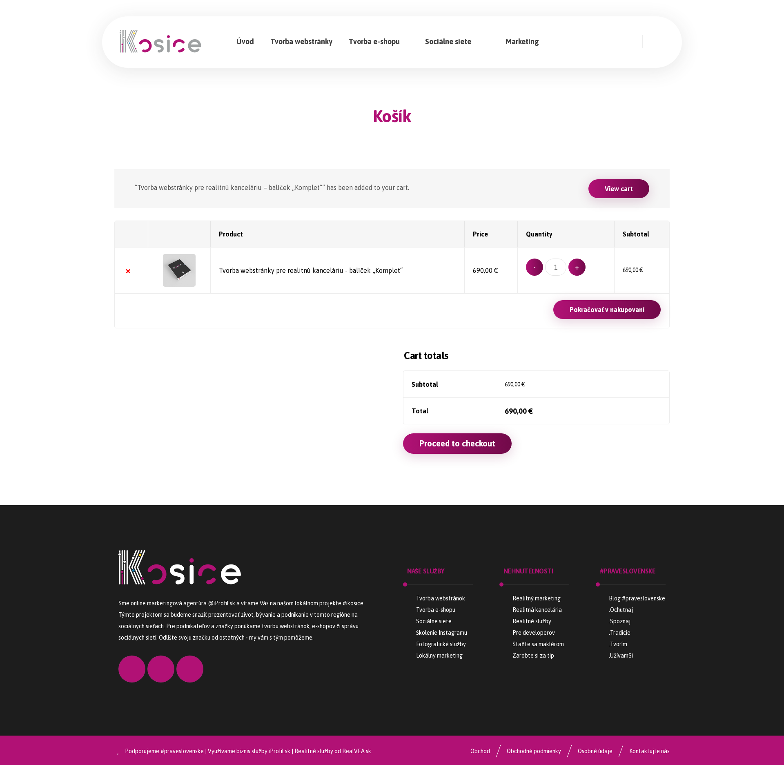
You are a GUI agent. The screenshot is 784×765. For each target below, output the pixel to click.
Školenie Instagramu (441, 632)
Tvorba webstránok (440, 598)
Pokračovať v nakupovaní (607, 309)
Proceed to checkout (457, 443)
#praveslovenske (182, 751)
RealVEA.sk (356, 751)
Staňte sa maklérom (538, 644)
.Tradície (619, 632)
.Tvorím (618, 644)
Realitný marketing (536, 598)
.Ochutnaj (621, 610)
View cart (619, 188)
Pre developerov (533, 632)
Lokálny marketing (439, 655)
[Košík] (660, 41)
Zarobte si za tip (533, 655)
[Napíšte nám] (189, 669)
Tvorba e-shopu (435, 610)
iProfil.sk (279, 751)
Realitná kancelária (537, 610)
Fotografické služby (441, 644)
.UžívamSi (621, 655)
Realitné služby (531, 621)
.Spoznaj (619, 621)
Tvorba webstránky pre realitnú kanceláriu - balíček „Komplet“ (311, 270)
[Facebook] (598, 42)
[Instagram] (575, 42)
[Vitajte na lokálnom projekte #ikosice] (160, 41)
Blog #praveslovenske (637, 598)
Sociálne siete (434, 621)
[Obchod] (622, 42)
